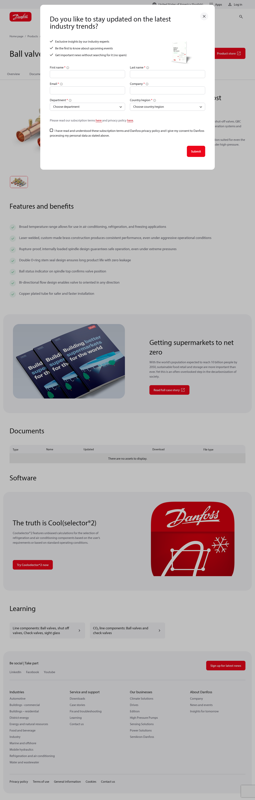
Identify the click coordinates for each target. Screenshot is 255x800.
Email (54, 84)
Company (137, 84)
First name (58, 67)
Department (59, 100)
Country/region (141, 100)
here (99, 120)
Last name (137, 67)
